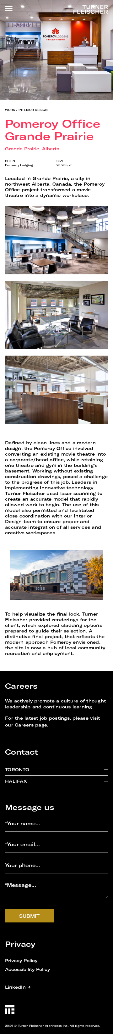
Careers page (31, 724)
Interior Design (33, 110)
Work (10, 110)
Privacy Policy (21, 960)
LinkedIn (18, 987)
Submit (29, 916)
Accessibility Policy (27, 969)
